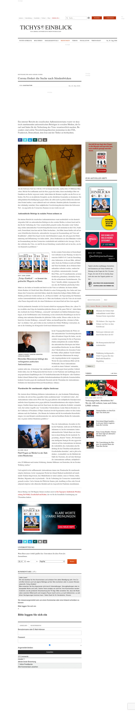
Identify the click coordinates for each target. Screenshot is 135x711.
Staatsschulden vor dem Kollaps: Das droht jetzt (105, 411)
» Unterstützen (110, 18)
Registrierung (36, 625)
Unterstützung (28, 18)
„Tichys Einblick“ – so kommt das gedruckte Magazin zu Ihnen (32, 279)
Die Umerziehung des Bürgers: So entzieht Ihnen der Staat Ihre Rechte (105, 444)
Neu (105, 300)
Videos (75, 41)
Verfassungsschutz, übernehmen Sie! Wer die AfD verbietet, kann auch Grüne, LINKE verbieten (101, 403)
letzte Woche (96, 306)
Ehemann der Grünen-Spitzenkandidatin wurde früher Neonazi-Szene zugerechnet (105, 313)
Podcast (43, 18)
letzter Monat (108, 306)
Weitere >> (90, 366)
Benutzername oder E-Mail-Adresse (31, 629)
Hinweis (68, 595)
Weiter (72, 561)
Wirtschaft (96, 41)
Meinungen (65, 41)
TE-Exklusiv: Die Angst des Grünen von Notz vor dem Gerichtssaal (105, 324)
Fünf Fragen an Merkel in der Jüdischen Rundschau (33, 454)
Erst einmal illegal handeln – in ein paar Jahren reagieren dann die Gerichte (105, 423)
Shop (48, 18)
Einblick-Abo (55, 18)
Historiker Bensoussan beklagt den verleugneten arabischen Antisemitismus (33, 361)
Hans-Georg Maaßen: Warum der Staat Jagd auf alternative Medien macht (106, 433)
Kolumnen (38, 41)
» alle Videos (114, 373)
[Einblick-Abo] (101, 206)
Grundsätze (37, 18)
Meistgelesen (94, 300)
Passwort (21, 637)
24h (87, 306)
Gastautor (27, 85)
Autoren (21, 18)
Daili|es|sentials (51, 41)
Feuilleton (84, 41)
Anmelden (97, 18)
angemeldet (31, 600)
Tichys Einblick (25, 41)
